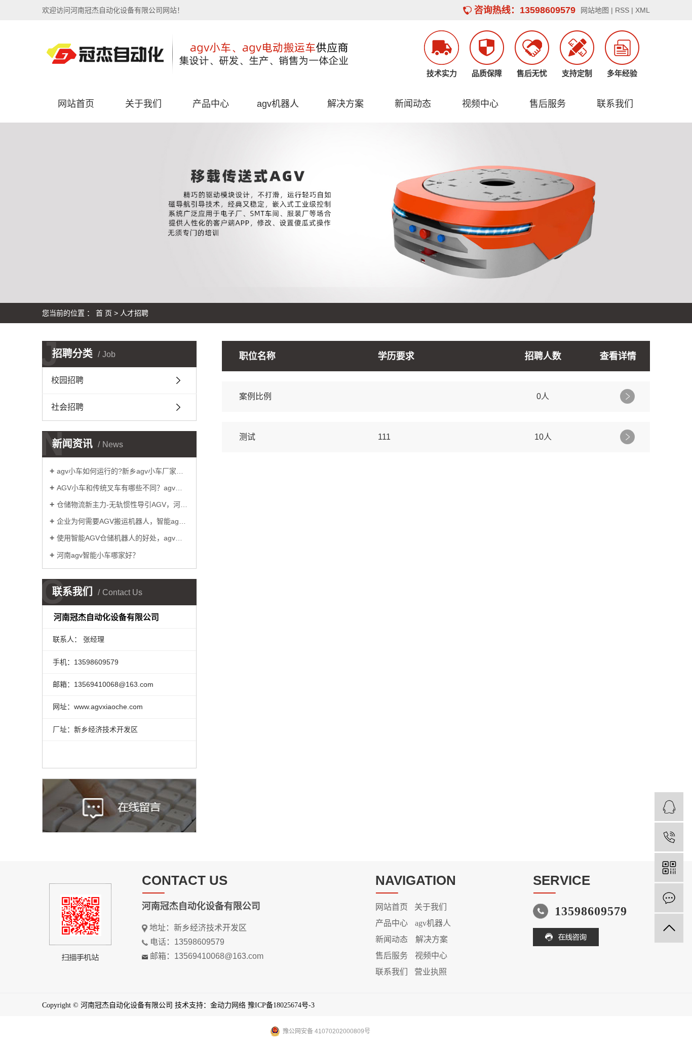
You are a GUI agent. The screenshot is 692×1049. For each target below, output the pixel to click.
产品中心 (211, 104)
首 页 (104, 313)
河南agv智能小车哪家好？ (98, 555)
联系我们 (615, 104)
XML (642, 10)
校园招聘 (67, 380)
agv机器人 (278, 104)
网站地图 (595, 10)
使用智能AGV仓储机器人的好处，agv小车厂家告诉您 (123, 538)
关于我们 (143, 104)
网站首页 (76, 104)
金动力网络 (228, 1005)
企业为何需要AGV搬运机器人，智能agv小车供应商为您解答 (123, 521)
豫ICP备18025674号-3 (281, 1005)
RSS (622, 10)
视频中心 (480, 104)
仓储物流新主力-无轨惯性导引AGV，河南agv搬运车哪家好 (123, 504)
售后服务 (547, 104)
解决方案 (345, 104)
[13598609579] (669, 837)
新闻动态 (413, 104)
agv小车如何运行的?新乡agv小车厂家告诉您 (123, 471)
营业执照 (430, 971)
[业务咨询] (669, 806)
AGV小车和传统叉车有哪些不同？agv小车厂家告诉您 (123, 488)
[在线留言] (669, 897)
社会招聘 (67, 407)
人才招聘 (134, 313)
